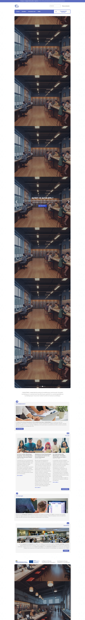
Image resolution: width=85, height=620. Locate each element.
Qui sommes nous (31, 11)
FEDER (39, 11)
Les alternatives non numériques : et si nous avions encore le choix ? (59, 455)
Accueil (17, 11)
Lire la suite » (20, 475)
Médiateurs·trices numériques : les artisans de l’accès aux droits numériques (43, 455)
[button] (16, 202)
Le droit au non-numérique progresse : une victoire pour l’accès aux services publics (24, 455)
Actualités (24, 11)
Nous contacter (66, 6)
